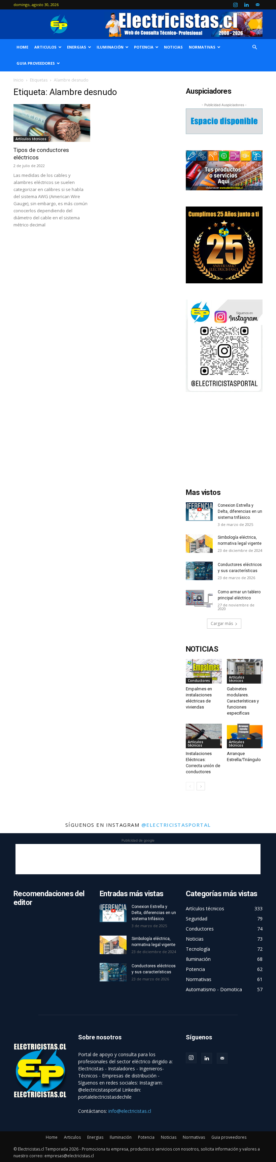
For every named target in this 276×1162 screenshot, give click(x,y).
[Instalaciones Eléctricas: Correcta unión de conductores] (204, 736)
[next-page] (201, 786)
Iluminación (110, 47)
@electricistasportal (176, 824)
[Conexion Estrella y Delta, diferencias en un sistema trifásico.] (199, 511)
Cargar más (222, 623)
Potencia (143, 47)
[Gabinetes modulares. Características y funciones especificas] (245, 671)
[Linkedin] (246, 4)
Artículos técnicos (30, 138)
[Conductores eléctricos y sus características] (199, 571)
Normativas (202, 47)
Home (22, 47)
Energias (76, 47)
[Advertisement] (224, 441)
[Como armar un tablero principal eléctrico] (199, 598)
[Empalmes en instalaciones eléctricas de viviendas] (204, 671)
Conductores (199, 680)
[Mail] (257, 4)
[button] (254, 47)
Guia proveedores (35, 63)
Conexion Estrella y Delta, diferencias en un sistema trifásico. (240, 511)
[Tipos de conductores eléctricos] (51, 123)
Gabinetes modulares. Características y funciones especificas (243, 701)
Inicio (18, 80)
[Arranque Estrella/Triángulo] (245, 736)
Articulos (45, 47)
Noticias (173, 47)
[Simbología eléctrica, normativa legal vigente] (199, 543)
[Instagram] (235, 4)
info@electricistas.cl (129, 1111)
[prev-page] (190, 786)
